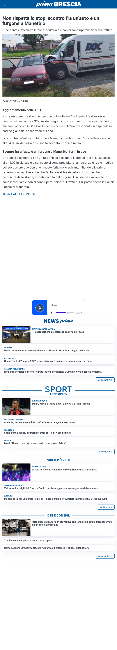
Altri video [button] (106, 506)
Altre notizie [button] (105, 379)
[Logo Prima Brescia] (58, 4)
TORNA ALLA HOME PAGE (20, 194)
